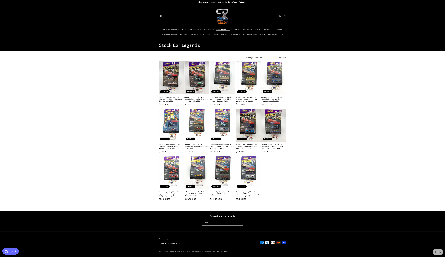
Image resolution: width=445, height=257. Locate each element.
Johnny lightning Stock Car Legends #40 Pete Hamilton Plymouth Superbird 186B (246, 147)
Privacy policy (222, 252)
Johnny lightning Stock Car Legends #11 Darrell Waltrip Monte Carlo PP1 (195, 194)
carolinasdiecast (170, 252)
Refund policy (196, 252)
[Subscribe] (240, 223)
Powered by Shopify (183, 252)
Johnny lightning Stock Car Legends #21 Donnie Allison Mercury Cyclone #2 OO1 (221, 99)
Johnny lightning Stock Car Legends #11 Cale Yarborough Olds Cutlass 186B (170, 99)
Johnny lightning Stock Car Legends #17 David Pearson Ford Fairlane (220, 194)
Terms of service (209, 252)
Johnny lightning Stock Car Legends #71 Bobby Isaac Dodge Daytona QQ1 (169, 194)
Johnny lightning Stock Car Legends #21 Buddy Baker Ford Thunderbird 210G (222, 147)
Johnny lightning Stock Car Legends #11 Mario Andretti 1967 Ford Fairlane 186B (272, 147)
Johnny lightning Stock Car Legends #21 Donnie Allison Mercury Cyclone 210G (246, 99)
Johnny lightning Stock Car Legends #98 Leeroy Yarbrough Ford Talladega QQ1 (248, 194)
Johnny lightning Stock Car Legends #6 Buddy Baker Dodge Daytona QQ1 (196, 147)
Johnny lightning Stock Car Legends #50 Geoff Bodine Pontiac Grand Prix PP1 (169, 147)
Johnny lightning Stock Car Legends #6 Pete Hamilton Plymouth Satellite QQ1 (271, 99)
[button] (161, 16)
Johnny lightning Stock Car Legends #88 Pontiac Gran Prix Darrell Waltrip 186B (196, 99)
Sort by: (249, 57)
